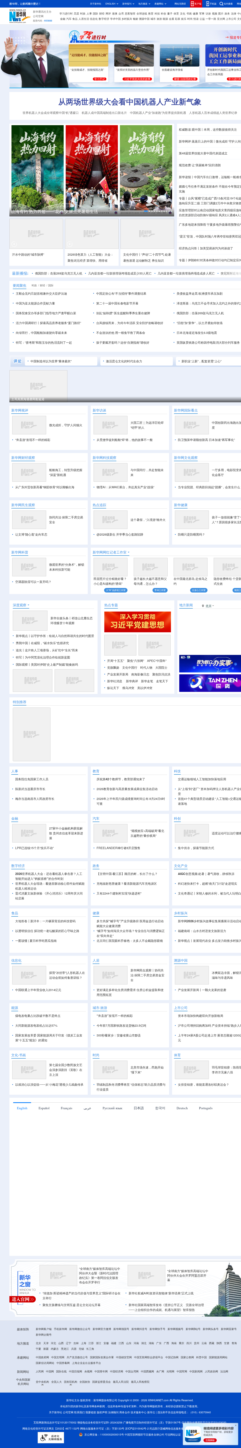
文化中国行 (129, 689)
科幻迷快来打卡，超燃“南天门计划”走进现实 (207, 926)
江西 (121, 1386)
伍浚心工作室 (199, 590)
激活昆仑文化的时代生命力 (124, 361)
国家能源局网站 (218, 1400)
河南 (136, 1386)
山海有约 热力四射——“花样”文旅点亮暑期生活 (54, 211)
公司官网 (38, 16)
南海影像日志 (140, 696)
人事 (89, 13)
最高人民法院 (121, 1425)
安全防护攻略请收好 (149, 322)
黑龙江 (65, 1392)
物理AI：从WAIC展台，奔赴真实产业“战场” (125, 487)
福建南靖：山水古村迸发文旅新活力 (202, 974)
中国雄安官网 (124, 1400)
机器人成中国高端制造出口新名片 (104, 112)
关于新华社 (95, 3)
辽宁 (68, 1386)
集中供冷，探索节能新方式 (196, 891)
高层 (76, 13)
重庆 (181, 1386)
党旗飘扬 (113, 689)
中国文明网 (57, 1400)
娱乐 (183, 19)
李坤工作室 (160, 590)
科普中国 (201, 1400)
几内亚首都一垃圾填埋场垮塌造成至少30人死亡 (120, 273)
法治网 (224, 1415)
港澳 (114, 13)
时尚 (190, 19)
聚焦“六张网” (135, 682)
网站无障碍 (180, 3)
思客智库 (130, 13)
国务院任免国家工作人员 (31, 800)
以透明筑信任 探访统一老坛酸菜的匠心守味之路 (47, 974)
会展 (171, 19)
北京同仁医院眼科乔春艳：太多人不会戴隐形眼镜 (130, 984)
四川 (189, 1386)
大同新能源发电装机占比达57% (36, 1068)
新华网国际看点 (186, 410)
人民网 (40, 1415)
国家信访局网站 (45, 1406)
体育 (176, 13)
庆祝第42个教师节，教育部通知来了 (121, 800)
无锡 (81, 1392)
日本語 (139, 1151)
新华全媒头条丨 (61, 639)
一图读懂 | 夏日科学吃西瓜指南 (36, 984)
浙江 (98, 1386)
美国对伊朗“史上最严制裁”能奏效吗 (54, 686)
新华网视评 (19, 410)
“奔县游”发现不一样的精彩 (32, 439)
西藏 (211, 1386)
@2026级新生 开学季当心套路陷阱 (120, 534)
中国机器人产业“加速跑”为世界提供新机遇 (158, 112)
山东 (128, 1386)
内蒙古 (55, 1392)
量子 (169, 13)
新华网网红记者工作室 (110, 552)
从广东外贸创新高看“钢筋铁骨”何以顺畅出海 (44, 487)
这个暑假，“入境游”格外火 (147, 519)
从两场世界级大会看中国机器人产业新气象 (129, 101)
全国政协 (84, 1425)
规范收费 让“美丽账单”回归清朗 (200, 165)
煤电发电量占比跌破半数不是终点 (37, 1059)
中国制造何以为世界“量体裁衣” (51, 361)
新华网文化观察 (186, 457)
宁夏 (38, 1392)
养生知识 (158, 260)
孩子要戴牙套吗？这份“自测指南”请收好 (122, 342)
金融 (62, 19)
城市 (153, 19)
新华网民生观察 (23, 505)
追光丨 (20, 671)
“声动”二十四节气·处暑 (156, 254)
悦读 (196, 19)
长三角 (90, 1392)
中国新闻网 (196, 1415)
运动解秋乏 (143, 260)
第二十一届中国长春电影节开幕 (117, 303)
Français (66, 1151)
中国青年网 (101, 1415)
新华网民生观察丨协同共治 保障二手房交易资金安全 (147, 1018)
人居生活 (84, 19)
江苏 (91, 1386)
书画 (189, 13)
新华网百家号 (229, 1372)
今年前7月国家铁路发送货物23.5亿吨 (121, 1068)
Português (206, 1151)
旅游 (159, 19)
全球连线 (142, 13)
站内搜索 (228, 3)
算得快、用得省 (97, 260)
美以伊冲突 (144, 709)
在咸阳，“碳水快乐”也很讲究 (50, 664)
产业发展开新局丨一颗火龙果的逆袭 (202, 1033)
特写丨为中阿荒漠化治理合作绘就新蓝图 (43, 679)
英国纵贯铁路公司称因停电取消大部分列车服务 (208, 342)
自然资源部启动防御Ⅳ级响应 (198, 215)
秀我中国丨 (23, 664)
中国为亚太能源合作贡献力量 (35, 303)
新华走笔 (147, 702)
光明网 (170, 1415)
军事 (201, 13)
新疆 (46, 1392)
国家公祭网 (187, 1400)
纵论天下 (113, 709)
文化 (182, 13)
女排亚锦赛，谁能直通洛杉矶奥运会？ (203, 1127)
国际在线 (61, 1415)
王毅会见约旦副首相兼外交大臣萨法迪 (41, 293)
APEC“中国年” (156, 682)
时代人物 (146, 689)
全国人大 (56, 1425)
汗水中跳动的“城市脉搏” (28, 254)
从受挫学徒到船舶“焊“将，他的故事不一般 (125, 439)
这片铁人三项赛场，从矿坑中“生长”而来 (51, 671)
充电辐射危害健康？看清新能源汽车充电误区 (127, 926)
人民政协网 (211, 1415)
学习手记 (99, 79)
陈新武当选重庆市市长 (30, 810)
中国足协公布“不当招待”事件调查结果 (121, 293)
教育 (150, 13)
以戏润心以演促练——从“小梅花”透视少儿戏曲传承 (49, 1127)
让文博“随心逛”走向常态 (31, 534)
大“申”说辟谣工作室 (116, 590)
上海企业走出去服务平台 (86, 1406)
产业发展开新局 (117, 696)
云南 (204, 1386)
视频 (214, 13)
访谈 (208, 13)
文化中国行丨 (132, 254)
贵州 (196, 1386)
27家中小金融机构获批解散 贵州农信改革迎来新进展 (66, 876)
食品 (75, 19)
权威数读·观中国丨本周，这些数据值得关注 (208, 129)
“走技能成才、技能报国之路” (87, 69)
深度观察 (19, 626)
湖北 (143, 1386)
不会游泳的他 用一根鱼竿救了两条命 (120, 332)
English (22, 1151)
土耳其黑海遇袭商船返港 (27, 399)
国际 (95, 13)
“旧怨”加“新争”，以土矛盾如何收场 (200, 322)
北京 (38, 1386)
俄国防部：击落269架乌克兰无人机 (58, 273)
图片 (220, 13)
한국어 (160, 1151)
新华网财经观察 (23, 457)
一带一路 (211, 19)
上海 (83, 1386)
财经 (101, 13)
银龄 (135, 19)
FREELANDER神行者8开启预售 (118, 891)
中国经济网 (116, 1415)
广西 (166, 1386)
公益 (202, 19)
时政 (82, 13)
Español (44, 1151)
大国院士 (161, 689)
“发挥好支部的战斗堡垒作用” (133, 69)
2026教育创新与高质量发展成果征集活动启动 (127, 810)
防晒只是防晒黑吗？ (191, 534)
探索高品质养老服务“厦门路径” (60, 322)
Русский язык (112, 1151)
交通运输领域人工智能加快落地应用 (202, 800)
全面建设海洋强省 (172, 69)
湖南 (151, 1386)
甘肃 (226, 1386)
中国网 (50, 1415)
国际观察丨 (23, 686)
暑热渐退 (129, 260)
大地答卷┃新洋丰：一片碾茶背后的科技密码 (45, 964)
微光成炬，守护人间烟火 (65, 425)
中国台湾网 (132, 1415)
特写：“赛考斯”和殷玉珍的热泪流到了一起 (44, 342)
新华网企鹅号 (44, 1378)
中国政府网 (42, 1400)
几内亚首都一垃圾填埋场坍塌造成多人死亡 (186, 273)
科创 (163, 13)
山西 (61, 1386)
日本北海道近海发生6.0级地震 (197, 332)
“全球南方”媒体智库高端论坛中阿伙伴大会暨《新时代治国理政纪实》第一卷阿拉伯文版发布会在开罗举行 (99, 1319)
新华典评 (132, 702)
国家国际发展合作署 (102, 1400)
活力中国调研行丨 (28, 322)
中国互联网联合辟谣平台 (148, 1400)
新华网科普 (19, 552)
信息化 (94, 19)
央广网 (160, 1415)
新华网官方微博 (102, 1372)
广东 (159, 1386)
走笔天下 (162, 702)
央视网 (88, 1415)
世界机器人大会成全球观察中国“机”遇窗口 (51, 112)
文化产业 (181, 909)
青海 (234, 1386)
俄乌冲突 (128, 709)
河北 (53, 1386)
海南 (174, 1386)
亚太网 (221, 19)
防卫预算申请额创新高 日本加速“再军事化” (206, 439)
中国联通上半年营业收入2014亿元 (38, 1033)
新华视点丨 (23, 657)
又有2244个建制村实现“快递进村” (119, 936)
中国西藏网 (147, 1415)
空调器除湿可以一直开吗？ (33, 581)
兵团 (73, 1392)
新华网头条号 (211, 1372)
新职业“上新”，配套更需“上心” (201, 361)
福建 (113, 1386)
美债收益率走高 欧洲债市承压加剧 (200, 293)
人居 (96, 1003)
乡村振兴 (126, 19)
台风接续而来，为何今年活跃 (115, 322)
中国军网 (182, 1415)
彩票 (177, 19)
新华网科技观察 (104, 457)
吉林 (76, 1386)
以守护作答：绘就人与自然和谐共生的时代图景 (62, 657)
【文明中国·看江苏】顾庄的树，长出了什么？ (127, 917)
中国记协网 (171, 1400)
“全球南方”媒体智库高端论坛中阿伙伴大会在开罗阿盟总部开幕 (187, 1319)
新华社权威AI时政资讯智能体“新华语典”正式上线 (161, 1336)
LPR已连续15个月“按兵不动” (34, 891)
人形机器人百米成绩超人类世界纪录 (213, 112)
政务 (227, 13)
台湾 (121, 13)
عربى (87, 1151)
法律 (233, 13)
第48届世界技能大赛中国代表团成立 (203, 153)
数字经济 (104, 19)
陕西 (219, 1386)
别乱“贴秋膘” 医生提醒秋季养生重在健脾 (123, 313)
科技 (157, 13)
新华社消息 (114, 702)
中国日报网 (75, 1415)
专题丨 (183, 198)
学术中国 (115, 19)
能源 (165, 19)
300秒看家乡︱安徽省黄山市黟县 (119, 1078)
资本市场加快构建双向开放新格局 (200, 1059)
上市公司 (231, 19)
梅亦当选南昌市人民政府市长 (34, 820)
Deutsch (182, 1151)
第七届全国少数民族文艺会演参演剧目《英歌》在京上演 (65, 1113)
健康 (195, 13)
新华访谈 (99, 410)
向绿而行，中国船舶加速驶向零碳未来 (41, 332)
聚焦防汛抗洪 (161, 696)
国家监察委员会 (101, 1425)
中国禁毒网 (63, 1406)
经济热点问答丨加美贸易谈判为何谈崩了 (206, 248)
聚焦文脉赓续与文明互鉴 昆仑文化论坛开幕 (72, 1348)
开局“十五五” (115, 682)
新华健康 (181, 505)
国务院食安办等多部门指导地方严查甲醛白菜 (46, 313)
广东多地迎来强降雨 (192, 224)
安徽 (106, 1386)
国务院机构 (70, 1425)
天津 (46, 1386)
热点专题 (111, 626)
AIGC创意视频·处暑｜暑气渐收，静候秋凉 (206, 917)
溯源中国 (144, 19)
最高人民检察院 (140, 1425)
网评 (108, 13)
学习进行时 (66, 13)
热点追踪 (99, 505)
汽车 (69, 19)
